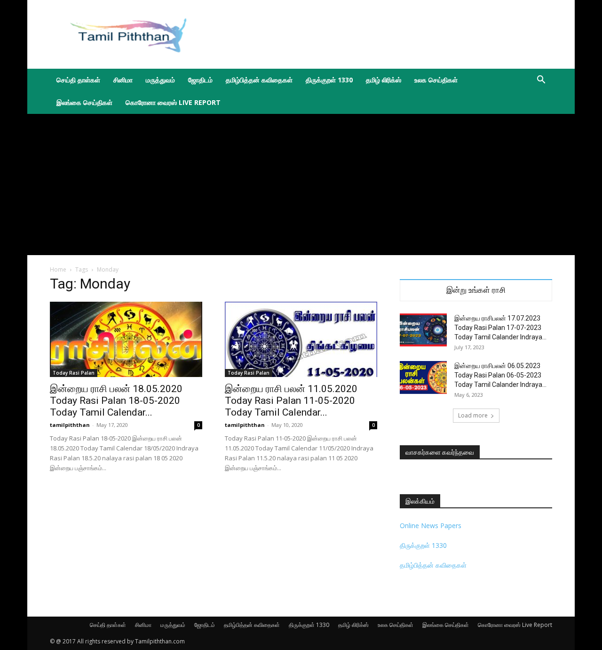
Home (58, 269)
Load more (473, 415)
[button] (541, 80)
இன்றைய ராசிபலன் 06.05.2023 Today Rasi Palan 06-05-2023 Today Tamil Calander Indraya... (500, 375)
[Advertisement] (381, 34)
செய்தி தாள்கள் (78, 79)
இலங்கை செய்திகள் (84, 102)
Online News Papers (430, 525)
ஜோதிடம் (200, 79)
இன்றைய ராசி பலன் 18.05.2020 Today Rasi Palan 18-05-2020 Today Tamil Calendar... (116, 400)
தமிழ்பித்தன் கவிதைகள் (259, 79)
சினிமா (123, 79)
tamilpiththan (70, 424)
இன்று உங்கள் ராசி (476, 290)
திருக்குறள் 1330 (329, 79)
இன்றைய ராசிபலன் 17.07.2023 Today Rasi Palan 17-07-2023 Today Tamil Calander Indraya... (500, 327)
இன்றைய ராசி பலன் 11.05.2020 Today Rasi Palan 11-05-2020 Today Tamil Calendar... (291, 400)
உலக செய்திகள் (436, 79)
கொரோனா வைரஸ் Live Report (173, 102)
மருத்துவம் (160, 79)
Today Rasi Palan (74, 372)
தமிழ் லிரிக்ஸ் (383, 79)
